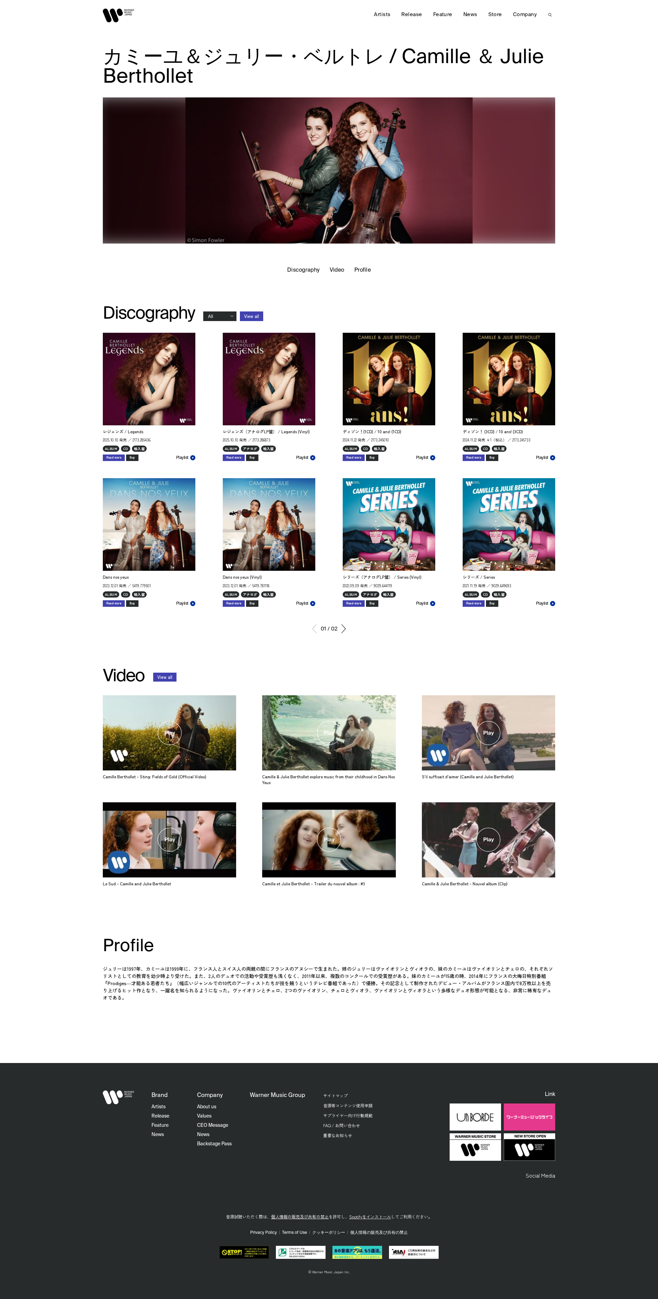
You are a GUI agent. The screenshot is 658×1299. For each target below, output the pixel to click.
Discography (303, 270)
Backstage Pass (214, 1144)
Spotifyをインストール (370, 1216)
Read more (113, 457)
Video (337, 270)
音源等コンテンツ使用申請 (348, 1105)
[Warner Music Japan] (118, 1097)
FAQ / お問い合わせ (341, 1125)
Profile (362, 270)
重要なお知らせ (337, 1135)
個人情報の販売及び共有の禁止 (300, 1216)
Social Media (540, 1175)
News (470, 14)
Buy (132, 457)
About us (206, 1107)
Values (204, 1116)
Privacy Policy (263, 1233)
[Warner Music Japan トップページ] (118, 15)
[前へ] (314, 629)
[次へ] (343, 629)
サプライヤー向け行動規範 (348, 1115)
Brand (159, 1095)
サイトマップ (335, 1095)
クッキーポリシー (328, 1233)
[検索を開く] (550, 15)
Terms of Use (294, 1233)
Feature (442, 14)
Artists (382, 14)
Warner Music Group (277, 1095)
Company (525, 14)
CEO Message (212, 1125)
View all (251, 316)
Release (411, 14)
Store (495, 14)
